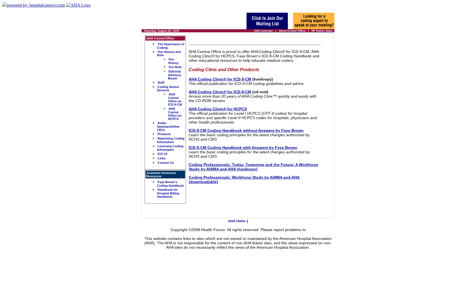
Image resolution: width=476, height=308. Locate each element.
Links (162, 158)
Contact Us (166, 162)
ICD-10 (162, 154)
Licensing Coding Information (170, 147)
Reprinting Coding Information (171, 140)
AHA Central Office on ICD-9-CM (175, 99)
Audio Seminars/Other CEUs (168, 126)
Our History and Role (169, 53)
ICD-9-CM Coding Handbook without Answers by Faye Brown (246, 130)
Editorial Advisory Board (174, 75)
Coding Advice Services (168, 88)
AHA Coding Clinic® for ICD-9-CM (220, 79)
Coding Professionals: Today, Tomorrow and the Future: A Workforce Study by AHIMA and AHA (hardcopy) (253, 166)
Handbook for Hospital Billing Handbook (168, 193)
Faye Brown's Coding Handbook (170, 183)
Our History (173, 61)
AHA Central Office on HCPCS (175, 113)
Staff (161, 82)
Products (164, 134)
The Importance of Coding (170, 45)
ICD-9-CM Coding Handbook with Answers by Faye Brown (243, 147)
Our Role (175, 67)
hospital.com (36, 5)
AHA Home (237, 221)
